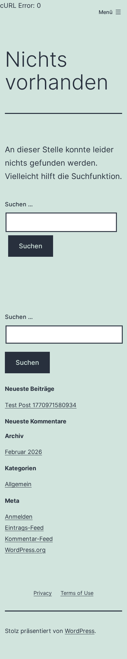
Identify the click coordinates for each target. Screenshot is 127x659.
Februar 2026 (23, 451)
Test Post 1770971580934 (41, 405)
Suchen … (19, 204)
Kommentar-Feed (29, 538)
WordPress (79, 630)
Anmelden (19, 516)
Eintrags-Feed (24, 527)
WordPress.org (25, 549)
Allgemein (18, 484)
